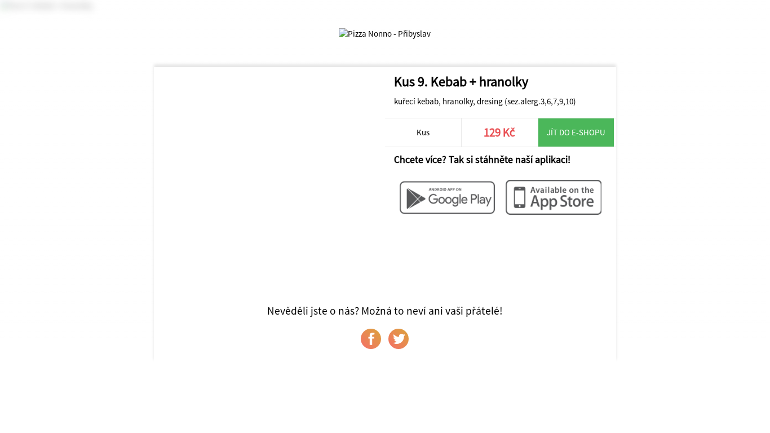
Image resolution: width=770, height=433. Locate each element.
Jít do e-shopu (576, 132)
